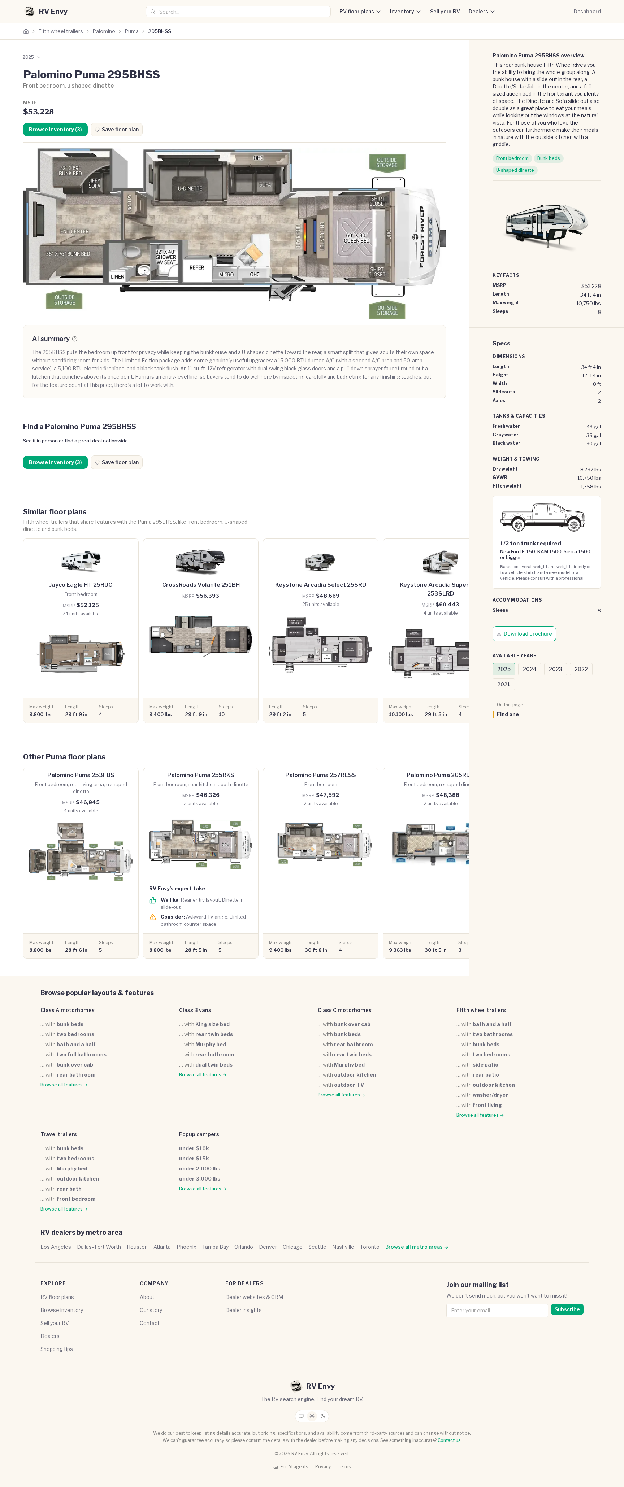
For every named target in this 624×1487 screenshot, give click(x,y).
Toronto (370, 1247)
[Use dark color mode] (323, 1416)
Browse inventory (61, 1310)
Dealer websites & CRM (254, 1297)
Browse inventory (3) (55, 129)
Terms (344, 1466)
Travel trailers (58, 1134)
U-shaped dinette (515, 170)
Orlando (243, 1247)
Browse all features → (64, 1084)
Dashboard (587, 11)
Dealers (478, 11)
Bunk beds (548, 158)
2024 (530, 669)
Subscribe (567, 1309)
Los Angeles (55, 1247)
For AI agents (294, 1466)
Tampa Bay (215, 1247)
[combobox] (238, 11)
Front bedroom (512, 158)
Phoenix (186, 1247)
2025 (504, 669)
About (147, 1297)
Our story (151, 1310)
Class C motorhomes (345, 1010)
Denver (268, 1247)
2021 (503, 684)
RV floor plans (356, 11)
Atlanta (162, 1247)
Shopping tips (56, 1349)
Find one (508, 714)
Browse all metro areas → (416, 1247)
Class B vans (195, 1010)
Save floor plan (120, 129)
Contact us (449, 1440)
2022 (581, 669)
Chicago (293, 1247)
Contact (150, 1323)
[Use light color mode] (312, 1416)
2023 (555, 669)
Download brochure (528, 634)
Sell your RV (445, 11)
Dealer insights (243, 1310)
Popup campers (199, 1134)
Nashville (343, 1247)
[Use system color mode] (301, 1416)
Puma (132, 31)
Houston (137, 1247)
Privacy (323, 1466)
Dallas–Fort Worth (99, 1247)
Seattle (317, 1247)
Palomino (103, 31)
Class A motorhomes (67, 1010)
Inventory (402, 11)
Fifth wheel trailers (60, 31)
